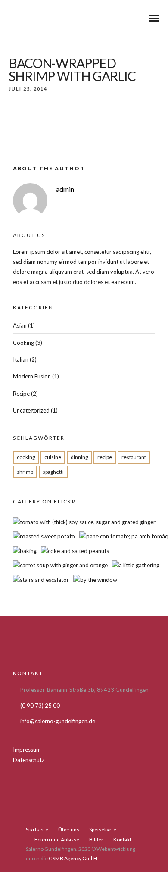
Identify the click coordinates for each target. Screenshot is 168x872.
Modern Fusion (32, 376)
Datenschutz (28, 759)
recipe (104, 457)
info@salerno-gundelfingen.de (57, 721)
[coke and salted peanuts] (75, 550)
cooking (26, 457)
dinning (79, 457)
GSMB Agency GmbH (73, 858)
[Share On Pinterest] (43, 838)
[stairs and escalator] (41, 579)
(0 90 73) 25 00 (40, 705)
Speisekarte (102, 829)
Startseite (37, 829)
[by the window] (95, 579)
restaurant (133, 457)
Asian (20, 325)
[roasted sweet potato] (44, 536)
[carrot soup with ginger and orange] (60, 565)
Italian (20, 359)
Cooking (23, 342)
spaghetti (53, 472)
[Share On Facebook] (19, 838)
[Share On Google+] (55, 838)
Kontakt (122, 839)
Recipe (21, 393)
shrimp (25, 472)
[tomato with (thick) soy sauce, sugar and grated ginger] (84, 522)
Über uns (68, 829)
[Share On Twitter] (31, 838)
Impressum (27, 749)
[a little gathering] (135, 565)
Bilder (96, 839)
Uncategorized (31, 410)
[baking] (25, 550)
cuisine (52, 457)
